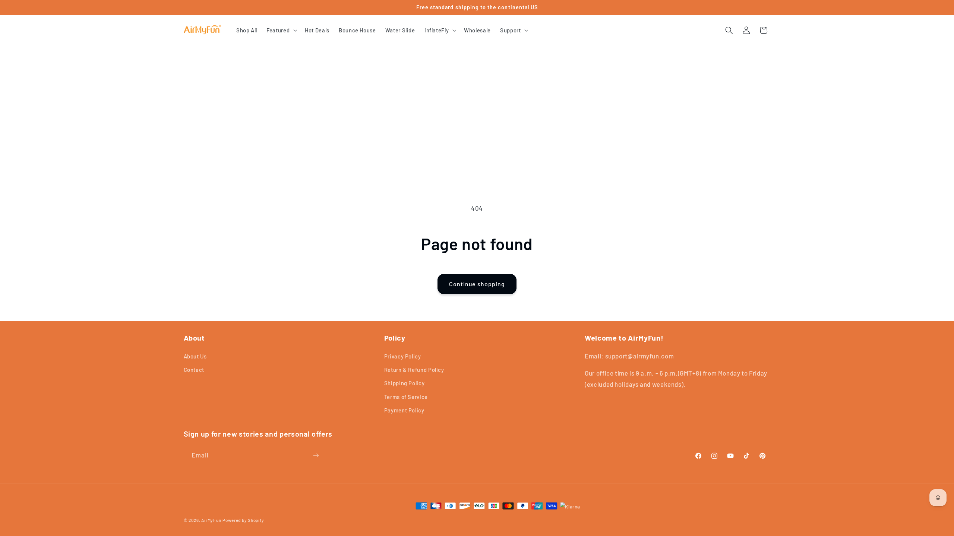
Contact (194, 369)
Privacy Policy (402, 356)
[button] (281, 30)
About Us (195, 356)
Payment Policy (404, 410)
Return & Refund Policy (414, 369)
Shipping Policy (404, 383)
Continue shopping (477, 283)
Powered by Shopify (243, 520)
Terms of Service (406, 396)
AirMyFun (211, 520)
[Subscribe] (315, 455)
